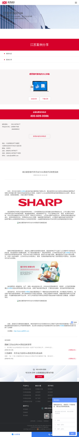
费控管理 (37, 395)
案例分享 (9, 59)
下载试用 (45, 99)
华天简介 (50, 389)
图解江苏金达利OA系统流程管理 (18, 345)
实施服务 (25, 412)
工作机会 (39, 421)
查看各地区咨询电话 (39, 136)
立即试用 (32, 421)
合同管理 (37, 392)
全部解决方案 (39, 389)
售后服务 (25, 415)
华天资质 (50, 392)
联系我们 (46, 421)
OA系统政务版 (27, 395)
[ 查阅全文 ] (72, 350)
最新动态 (9, 53)
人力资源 (37, 401)
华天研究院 (51, 398)
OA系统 (22, 191)
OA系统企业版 (27, 389)
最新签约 (50, 395)
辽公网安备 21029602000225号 (48, 429)
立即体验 (39, 376)
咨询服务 (25, 409)
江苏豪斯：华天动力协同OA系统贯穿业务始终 (23, 353)
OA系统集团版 (27, 392)
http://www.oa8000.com (21, 331)
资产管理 (37, 398)
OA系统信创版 (27, 398)
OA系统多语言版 (27, 401)
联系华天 (50, 401)
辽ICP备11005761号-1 (29, 429)
